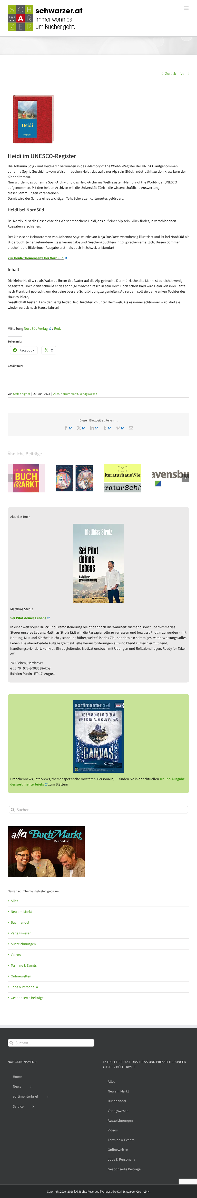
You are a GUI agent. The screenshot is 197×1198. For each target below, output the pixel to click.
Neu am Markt (69, 394)
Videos (16, 954)
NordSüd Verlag (36, 328)
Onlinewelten (21, 976)
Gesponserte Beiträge (27, 997)
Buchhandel (20, 922)
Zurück (170, 73)
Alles (56, 394)
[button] (11, 478)
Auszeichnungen (23, 944)
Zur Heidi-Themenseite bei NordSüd (36, 258)
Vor (183, 73)
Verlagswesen (88, 394)
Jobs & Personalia (24, 987)
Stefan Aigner (21, 394)
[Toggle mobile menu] (186, 8)
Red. (57, 328)
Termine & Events (24, 965)
